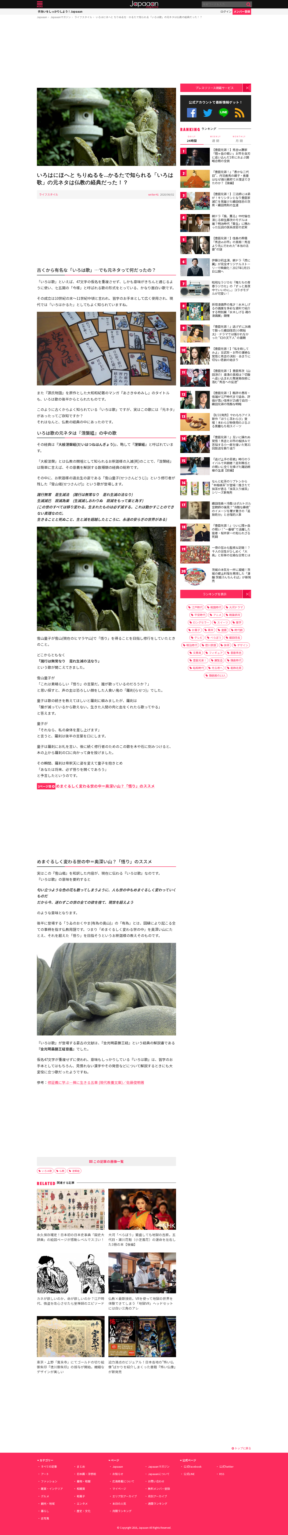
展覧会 (218, 660)
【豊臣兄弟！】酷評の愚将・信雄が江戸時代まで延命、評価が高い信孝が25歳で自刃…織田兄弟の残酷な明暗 (231, 398)
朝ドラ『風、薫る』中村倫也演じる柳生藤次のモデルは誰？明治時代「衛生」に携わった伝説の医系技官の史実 (231, 221)
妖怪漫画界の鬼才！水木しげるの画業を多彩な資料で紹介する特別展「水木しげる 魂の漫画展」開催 (231, 310)
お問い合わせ (156, 1481)
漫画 (224, 630)
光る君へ (217, 668)
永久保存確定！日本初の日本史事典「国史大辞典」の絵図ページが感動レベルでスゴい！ (70, 1237)
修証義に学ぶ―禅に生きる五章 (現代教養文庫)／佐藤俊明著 (96, 1082)
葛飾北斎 (235, 668)
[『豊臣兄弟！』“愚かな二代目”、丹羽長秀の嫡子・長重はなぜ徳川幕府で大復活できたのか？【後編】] (195, 179)
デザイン (242, 645)
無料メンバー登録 (159, 1489)
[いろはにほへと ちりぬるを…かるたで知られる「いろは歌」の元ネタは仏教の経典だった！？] (106, 127)
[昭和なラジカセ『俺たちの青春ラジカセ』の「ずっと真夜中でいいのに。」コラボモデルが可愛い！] (195, 290)
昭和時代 (198, 668)
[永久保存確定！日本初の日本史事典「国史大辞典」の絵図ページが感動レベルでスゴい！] (71, 1210)
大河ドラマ (236, 607)
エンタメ (82, 1504)
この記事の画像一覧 (108, 1161)
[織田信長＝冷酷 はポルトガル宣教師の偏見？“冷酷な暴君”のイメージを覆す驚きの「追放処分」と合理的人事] (195, 511)
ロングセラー (201, 622)
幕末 (210, 630)
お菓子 (196, 630)
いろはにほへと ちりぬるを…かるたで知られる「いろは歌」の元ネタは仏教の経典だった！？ (149, 17)
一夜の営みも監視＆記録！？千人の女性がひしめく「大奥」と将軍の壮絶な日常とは (231, 551)
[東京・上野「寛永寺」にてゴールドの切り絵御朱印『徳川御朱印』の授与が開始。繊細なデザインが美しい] (71, 1337)
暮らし (45, 1511)
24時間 (192, 139)
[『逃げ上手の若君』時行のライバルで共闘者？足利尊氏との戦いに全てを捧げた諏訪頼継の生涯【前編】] (195, 466)
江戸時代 (197, 607)
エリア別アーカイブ (124, 1496)
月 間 (239, 139)
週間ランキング (157, 1504)
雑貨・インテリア (52, 1489)
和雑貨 (81, 1489)
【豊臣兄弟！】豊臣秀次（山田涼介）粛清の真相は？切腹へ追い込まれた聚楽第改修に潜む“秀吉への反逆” (231, 376)
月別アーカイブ (157, 1496)
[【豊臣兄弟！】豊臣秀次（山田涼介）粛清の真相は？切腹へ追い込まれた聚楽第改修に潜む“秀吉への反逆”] (195, 378)
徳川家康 (210, 645)
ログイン (226, 11)
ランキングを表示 (214, 594)
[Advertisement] (106, 54)
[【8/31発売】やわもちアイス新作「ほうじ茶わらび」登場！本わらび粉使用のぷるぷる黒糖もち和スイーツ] (195, 422)
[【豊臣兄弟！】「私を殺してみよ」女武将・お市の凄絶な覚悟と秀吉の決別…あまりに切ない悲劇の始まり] (195, 356)
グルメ (45, 1496)
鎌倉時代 (235, 660)
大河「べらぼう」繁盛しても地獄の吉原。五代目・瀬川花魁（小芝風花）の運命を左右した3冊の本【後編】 (142, 1239)
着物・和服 (83, 1481)
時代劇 (238, 630)
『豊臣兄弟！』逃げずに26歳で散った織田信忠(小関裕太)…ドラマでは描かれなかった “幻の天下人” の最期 (231, 332)
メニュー (40, 4)
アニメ (217, 615)
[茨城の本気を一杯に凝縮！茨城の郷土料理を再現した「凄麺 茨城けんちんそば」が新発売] (195, 577)
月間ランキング (122, 1511)
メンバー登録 (242, 11)
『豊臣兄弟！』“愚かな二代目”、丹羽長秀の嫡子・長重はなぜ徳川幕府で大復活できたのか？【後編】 (231, 177)
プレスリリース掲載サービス (214, 87)
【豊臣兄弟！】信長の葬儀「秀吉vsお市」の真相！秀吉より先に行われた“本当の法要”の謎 (231, 244)
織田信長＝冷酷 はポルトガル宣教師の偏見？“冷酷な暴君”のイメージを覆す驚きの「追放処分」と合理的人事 (231, 509)
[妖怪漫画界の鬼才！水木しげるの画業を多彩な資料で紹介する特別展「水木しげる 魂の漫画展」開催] (195, 312)
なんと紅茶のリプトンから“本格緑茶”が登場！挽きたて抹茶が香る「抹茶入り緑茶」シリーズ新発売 (231, 487)
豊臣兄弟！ (200, 660)
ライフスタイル (83, 17)
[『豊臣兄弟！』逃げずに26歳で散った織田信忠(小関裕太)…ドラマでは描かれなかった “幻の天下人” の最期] (195, 334)
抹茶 (226, 645)
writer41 (153, 194)
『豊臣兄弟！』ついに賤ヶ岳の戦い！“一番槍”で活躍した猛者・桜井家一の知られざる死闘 (231, 531)
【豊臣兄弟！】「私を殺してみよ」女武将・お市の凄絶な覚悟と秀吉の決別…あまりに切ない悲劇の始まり (231, 354)
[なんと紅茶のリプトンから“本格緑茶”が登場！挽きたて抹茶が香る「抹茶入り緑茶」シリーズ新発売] (195, 488)
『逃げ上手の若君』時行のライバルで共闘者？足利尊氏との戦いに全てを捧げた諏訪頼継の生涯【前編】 (231, 465)
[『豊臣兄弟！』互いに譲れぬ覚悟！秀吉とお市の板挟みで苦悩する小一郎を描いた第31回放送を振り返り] (195, 444)
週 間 (215, 139)
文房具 (197, 653)
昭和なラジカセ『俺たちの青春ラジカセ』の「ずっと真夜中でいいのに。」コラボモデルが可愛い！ (231, 288)
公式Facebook (191, 112)
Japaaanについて (159, 1474)
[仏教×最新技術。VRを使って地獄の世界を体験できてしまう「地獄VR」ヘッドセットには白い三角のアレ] (142, 1274)
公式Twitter (207, 112)
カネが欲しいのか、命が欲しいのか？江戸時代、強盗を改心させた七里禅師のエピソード (70, 1301)
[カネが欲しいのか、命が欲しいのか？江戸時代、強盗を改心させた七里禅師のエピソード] (71, 1274)
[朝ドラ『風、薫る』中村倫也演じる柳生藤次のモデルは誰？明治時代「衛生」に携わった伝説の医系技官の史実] (195, 223)
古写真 (45, 1518)
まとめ (81, 1466)
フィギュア (216, 653)
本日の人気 (119, 1504)
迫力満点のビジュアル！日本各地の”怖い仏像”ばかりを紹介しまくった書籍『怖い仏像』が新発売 (142, 1367)
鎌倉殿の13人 (217, 675)
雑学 (238, 622)
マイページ (119, 1489)
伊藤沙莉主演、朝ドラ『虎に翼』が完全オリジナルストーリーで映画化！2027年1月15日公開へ (231, 266)
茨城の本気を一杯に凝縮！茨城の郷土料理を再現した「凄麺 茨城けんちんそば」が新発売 (231, 575)
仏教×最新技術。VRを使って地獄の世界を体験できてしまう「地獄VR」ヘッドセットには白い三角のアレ (140, 1303)
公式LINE (223, 112)
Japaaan (144, 4)
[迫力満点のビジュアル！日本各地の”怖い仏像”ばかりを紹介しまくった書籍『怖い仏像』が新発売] (142, 1337)
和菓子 (81, 1496)
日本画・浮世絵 (86, 1474)
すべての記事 (49, 1466)
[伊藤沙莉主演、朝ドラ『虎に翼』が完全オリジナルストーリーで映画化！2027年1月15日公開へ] (195, 267)
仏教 (62, 1171)
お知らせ (117, 1474)
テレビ (198, 638)
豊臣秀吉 (235, 653)
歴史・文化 (83, 1511)
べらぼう (215, 638)
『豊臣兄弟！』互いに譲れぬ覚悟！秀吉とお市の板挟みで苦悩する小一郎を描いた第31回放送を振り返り (231, 442)
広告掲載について (123, 1481)
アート (45, 1474)
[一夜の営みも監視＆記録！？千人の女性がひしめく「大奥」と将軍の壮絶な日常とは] (195, 555)
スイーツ (222, 622)
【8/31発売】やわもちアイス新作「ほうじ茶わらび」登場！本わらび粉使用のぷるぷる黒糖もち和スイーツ (231, 420)
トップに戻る (242, 1448)
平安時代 (199, 615)
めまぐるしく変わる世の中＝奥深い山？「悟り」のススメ (96, 786)
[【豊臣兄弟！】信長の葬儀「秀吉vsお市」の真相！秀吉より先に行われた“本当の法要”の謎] (195, 245)
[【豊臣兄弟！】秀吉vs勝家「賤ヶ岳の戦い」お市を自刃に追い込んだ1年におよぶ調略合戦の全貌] (195, 157)
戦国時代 (215, 607)
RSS (239, 112)
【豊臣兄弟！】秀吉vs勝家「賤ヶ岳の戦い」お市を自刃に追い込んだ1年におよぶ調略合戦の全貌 (231, 155)
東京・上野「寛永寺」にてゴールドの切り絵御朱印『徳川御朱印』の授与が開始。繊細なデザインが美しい (70, 1367)
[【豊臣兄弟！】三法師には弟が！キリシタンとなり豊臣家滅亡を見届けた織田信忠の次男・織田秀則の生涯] (195, 201)
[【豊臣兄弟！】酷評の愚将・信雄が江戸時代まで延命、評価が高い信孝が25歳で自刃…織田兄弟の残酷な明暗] (195, 400)
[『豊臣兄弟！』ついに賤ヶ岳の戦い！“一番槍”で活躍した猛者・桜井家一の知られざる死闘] (195, 533)
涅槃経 (76, 1171)
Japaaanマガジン (61, 17)
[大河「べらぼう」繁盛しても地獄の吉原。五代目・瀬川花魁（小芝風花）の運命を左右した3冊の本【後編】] (142, 1210)
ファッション (49, 1481)
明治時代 (191, 645)
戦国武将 (234, 615)
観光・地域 (48, 1504)
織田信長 (234, 638)
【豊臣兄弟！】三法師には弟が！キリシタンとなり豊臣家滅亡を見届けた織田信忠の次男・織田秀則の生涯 (231, 199)
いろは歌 (47, 1171)
